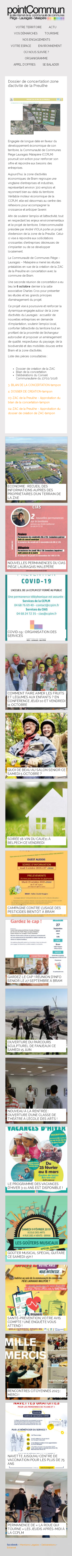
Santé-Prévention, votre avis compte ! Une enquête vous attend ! (34, 1322)
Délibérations (48, 1544)
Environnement (50, 45)
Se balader (51, 64)
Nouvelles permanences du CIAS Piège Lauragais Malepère (36, 565)
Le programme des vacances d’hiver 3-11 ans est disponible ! (35, 1186)
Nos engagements (36, 39)
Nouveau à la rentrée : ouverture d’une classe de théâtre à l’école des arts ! (32, 1115)
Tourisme (52, 33)
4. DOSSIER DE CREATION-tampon (30, 391)
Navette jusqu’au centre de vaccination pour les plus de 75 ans (36, 1460)
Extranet (11, 1547)
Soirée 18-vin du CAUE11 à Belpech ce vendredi (29, 841)
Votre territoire (29, 27)
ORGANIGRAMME (36, 58)
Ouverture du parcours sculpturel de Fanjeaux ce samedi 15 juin (32, 1046)
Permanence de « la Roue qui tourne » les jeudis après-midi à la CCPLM (36, 1529)
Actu (52, 27)
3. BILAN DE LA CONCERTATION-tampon (34, 385)
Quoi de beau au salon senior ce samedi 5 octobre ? (36, 772)
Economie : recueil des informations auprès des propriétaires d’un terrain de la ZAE (34, 492)
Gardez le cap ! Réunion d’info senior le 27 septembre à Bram (35, 979)
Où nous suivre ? (36, 52)
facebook (12, 1544)
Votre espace (21, 45)
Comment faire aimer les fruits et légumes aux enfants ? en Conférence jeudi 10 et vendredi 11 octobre (36, 699)
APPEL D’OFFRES (24, 64)
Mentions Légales (29, 1544)
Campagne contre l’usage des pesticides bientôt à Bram (34, 910)
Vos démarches (25, 33)
